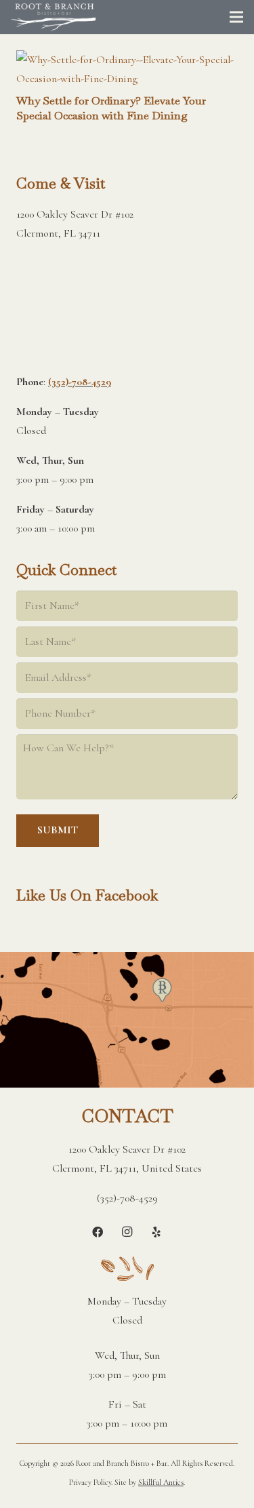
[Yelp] (156, 1232)
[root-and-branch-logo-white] (53, 17)
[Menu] (236, 17)
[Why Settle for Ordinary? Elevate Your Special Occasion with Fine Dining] (127, 59)
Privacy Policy (90, 1482)
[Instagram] (127, 1232)
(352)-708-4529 (79, 382)
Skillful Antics (161, 1482)
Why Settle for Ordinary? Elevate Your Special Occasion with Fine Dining (111, 108)
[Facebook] (97, 1232)
